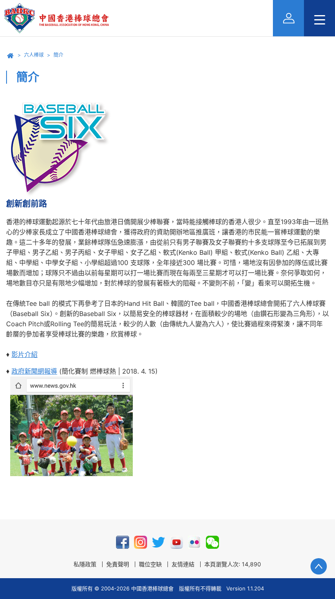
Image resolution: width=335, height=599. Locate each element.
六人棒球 (34, 55)
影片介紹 (24, 354)
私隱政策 (85, 564)
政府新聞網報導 (34, 371)
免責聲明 (117, 564)
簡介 (58, 55)
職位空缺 (150, 564)
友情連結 (183, 564)
